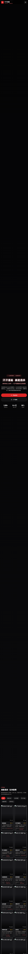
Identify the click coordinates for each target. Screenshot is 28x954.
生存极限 (16, 798)
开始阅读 (15, 395)
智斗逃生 (23, 798)
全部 (3, 798)
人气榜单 (15, 399)
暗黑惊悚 (4, 801)
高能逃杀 (9, 798)
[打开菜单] (25, 2)
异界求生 (11, 801)
